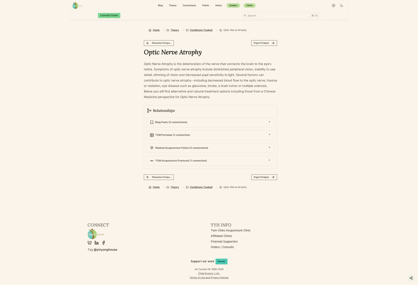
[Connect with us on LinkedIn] (97, 243)
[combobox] (281, 15)
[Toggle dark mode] (342, 5)
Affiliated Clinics (221, 236)
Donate (221, 261)
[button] (333, 5)
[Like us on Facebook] (103, 243)
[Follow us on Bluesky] (90, 243)
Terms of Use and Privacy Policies (209, 277)
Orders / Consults (222, 247)
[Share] (411, 278)
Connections (109, 15)
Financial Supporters (224, 241)
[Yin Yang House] (77, 5)
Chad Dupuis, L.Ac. (209, 273)
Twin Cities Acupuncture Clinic (230, 230)
